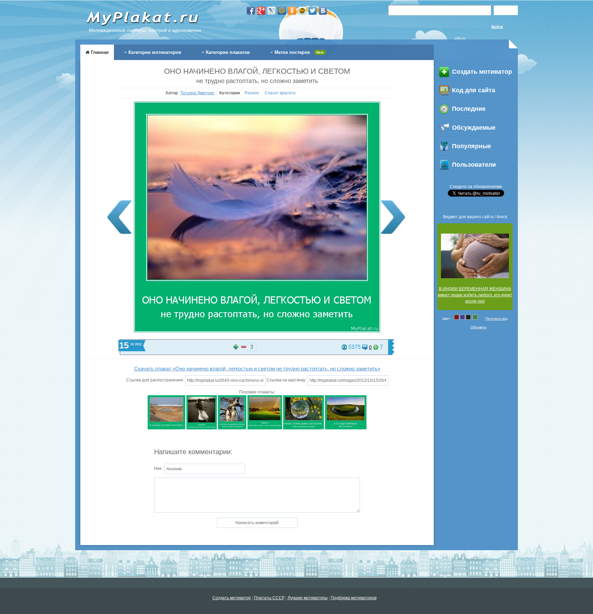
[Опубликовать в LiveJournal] (271, 11)
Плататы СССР (269, 597)
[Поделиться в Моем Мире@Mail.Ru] (282, 11)
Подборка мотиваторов (353, 597)
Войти (497, 27)
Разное (252, 93)
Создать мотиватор (231, 597)
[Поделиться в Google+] (261, 11)
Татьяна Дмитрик (198, 93)
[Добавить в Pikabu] (302, 11)
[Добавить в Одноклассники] (292, 11)
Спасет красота (280, 93)
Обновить (478, 327)
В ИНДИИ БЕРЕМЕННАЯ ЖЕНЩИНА (475, 288)
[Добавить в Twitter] (313, 11)
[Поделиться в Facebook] (251, 11)
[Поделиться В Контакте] (323, 11)
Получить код (497, 318)
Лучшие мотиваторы (308, 597)
